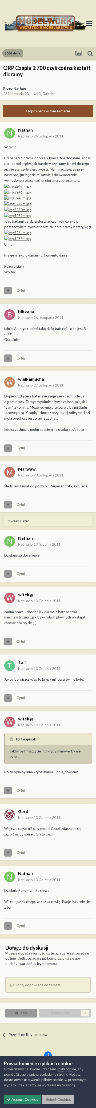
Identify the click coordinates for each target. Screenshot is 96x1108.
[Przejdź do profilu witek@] (9, 598)
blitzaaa (26, 311)
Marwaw (27, 468)
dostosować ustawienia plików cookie (33, 1080)
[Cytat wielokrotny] (8, 290)
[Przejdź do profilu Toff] (9, 665)
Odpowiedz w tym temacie (48, 111)
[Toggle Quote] (12, 739)
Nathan (20, 88)
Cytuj (21, 290)
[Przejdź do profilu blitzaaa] (9, 314)
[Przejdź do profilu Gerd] (9, 814)
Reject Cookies (58, 1099)
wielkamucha (31, 378)
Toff (22, 662)
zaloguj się (66, 958)
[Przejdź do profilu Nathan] (9, 133)
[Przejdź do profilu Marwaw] (9, 472)
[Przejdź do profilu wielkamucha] (9, 382)
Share (22, 1013)
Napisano (40, 136)
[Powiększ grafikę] (17, 186)
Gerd (23, 811)
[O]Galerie (45, 94)
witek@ (25, 594)
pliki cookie (67, 1069)
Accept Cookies (24, 1099)
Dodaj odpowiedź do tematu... (39, 985)
